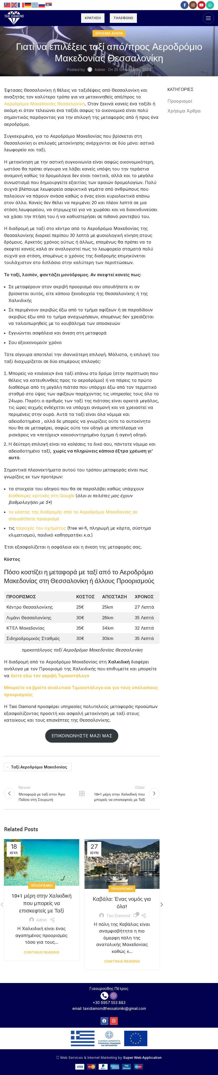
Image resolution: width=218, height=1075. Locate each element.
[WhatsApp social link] (210, 5)
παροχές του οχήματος (41, 528)
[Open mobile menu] (208, 18)
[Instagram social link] (193, 5)
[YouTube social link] (202, 5)
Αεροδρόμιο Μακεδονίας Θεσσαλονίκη (44, 103)
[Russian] (42, 5)
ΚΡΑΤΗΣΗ (93, 18)
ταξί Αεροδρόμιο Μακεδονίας (39, 767)
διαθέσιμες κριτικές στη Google (41, 495)
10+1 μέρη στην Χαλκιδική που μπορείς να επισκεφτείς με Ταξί (42, 903)
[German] (28, 5)
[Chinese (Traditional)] (7, 5)
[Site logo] (14, 17)
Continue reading (41, 952)
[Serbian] (48, 5)
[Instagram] (114, 1021)
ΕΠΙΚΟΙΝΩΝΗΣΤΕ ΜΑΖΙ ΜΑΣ (82, 735)
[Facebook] (104, 1021)
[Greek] (35, 5)
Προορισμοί (41, 886)
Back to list (82, 793)
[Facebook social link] (184, 5)
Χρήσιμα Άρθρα (109, 33)
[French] (21, 5)
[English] (14, 5)
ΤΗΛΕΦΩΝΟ (123, 18)
